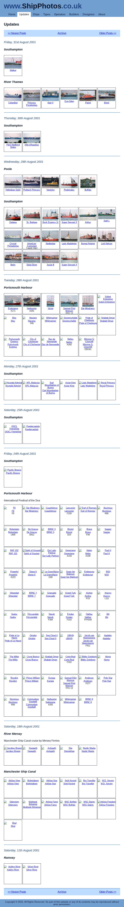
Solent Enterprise (107, 302)
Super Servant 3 (69, 222)
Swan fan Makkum (69, 577)
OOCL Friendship (13, 431)
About (101, 14)
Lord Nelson (106, 243)
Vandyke (50, 190)
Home (11, 14)
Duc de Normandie (50, 344)
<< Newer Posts (17, 33)
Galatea (13, 222)
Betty (13, 265)
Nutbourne (31, 308)
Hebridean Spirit (13, 190)
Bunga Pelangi (88, 243)
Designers (88, 14)
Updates (24, 14)
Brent (106, 103)
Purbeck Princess (31, 190)
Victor (50, 308)
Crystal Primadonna (13, 244)
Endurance (13, 308)
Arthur (88, 222)
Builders (74, 14)
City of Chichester (31, 344)
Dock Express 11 (50, 222)
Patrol (88, 103)
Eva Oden (69, 101)
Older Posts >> (107, 33)
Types (46, 14)
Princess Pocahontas (31, 104)
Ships (36, 14)
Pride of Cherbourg (88, 323)
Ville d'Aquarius (32, 145)
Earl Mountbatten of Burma (50, 391)
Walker (13, 70)
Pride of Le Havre (13, 641)
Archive (62, 33)
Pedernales (69, 190)
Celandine (13, 103)
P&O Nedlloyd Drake (13, 146)
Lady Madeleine (69, 243)
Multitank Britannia (32, 807)
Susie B (50, 265)
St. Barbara (31, 222)
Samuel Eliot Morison (69, 309)
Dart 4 (50, 103)
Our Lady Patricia (50, 556)
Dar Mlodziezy (88, 308)
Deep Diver (32, 265)
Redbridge (50, 243)
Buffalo (88, 190)
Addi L (107, 221)
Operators (59, 14)
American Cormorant (32, 244)
